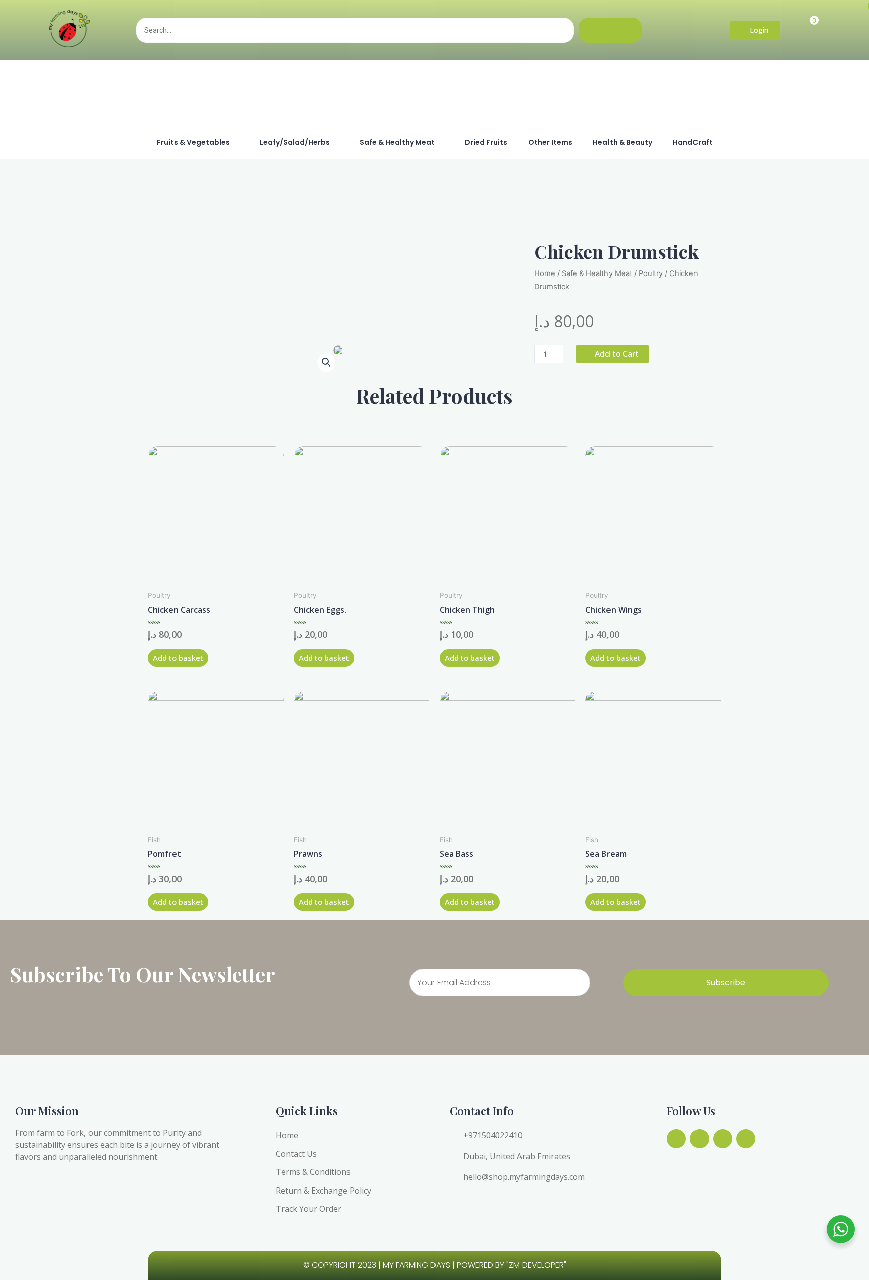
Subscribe (725, 982)
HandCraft (693, 142)
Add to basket (178, 658)
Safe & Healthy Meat (397, 142)
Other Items (550, 142)
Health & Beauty (622, 142)
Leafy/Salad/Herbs (294, 142)
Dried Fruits (486, 142)
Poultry (651, 273)
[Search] (610, 30)
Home (544, 273)
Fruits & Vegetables (193, 142)
